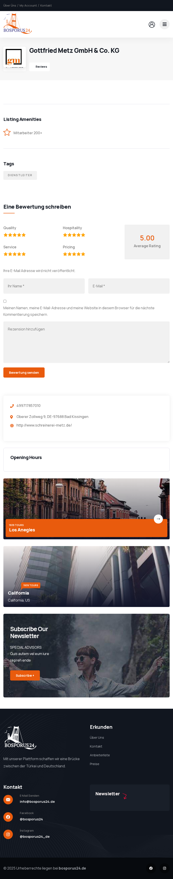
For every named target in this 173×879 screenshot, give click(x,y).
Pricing (69, 247)
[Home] (17, 24)
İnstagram (27, 830)
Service (9, 247)
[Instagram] (164, 868)
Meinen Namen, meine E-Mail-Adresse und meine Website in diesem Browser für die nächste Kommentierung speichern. (79, 311)
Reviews (41, 67)
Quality (9, 227)
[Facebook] (151, 868)
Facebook (27, 813)
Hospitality (72, 227)
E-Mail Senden (29, 796)
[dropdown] (164, 24)
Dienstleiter (20, 175)
